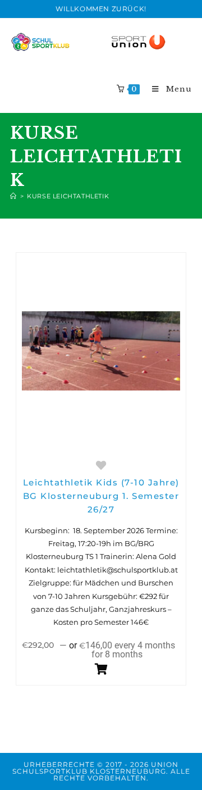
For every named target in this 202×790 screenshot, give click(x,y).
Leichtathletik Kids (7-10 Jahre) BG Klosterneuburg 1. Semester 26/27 (101, 496)
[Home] (13, 196)
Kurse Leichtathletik (68, 196)
